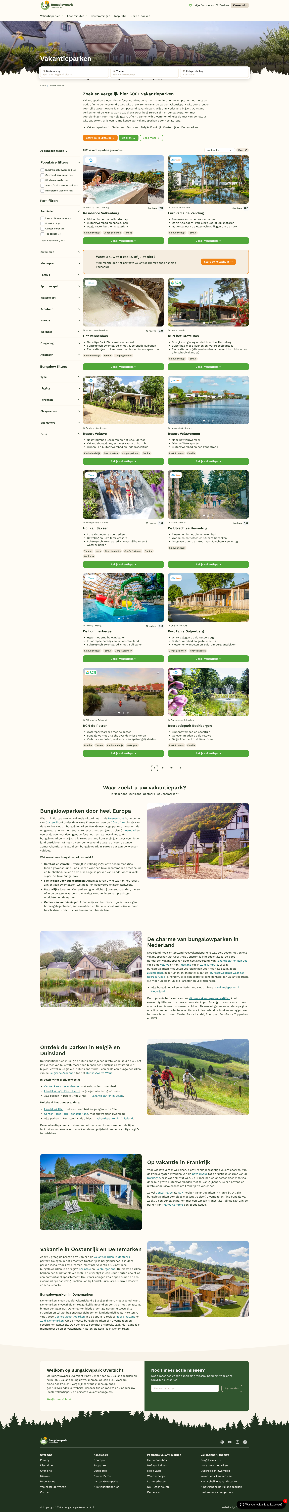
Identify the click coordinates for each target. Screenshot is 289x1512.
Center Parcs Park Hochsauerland (66, 1113)
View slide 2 (123, 200)
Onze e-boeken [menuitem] (140, 16)
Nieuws (45, 1476)
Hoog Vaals (154, 1470)
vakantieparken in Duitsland (115, 1118)
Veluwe (164, 964)
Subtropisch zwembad (60, 170)
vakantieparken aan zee (232, 960)
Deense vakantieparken (70, 1316)
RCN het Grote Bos (183, 336)
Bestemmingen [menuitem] (100, 16)
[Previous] (87, 184)
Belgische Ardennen (62, 1073)
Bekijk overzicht (57, 1399)
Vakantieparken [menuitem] (50, 16)
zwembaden (155, 972)
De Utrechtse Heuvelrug (187, 528)
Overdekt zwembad (59, 175)
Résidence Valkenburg (101, 213)
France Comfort (172, 1204)
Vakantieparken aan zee (216, 1476)
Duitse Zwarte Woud (99, 1073)
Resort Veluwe (95, 434)
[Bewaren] (158, 160)
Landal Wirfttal (53, 1109)
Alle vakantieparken (106, 1486)
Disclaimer (47, 1465)
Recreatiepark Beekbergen (190, 726)
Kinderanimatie (56, 180)
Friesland (185, 964)
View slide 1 (119, 200)
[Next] (158, 184)
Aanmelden (231, 1388)
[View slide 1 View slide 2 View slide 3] (123, 179)
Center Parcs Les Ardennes (61, 1086)
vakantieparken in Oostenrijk (112, 1256)
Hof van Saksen (95, 528)
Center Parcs (54, 228)
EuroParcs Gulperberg (186, 631)
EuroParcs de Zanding (186, 213)
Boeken (127, 137)
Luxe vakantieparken (214, 1465)
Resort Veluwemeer (184, 434)
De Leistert (154, 1492)
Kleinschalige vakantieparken (219, 1481)
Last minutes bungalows (217, 1492)
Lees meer (149, 137)
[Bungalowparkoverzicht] (57, 5)
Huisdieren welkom (59, 190)
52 (171, 768)
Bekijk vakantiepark (123, 240)
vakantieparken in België (107, 1095)
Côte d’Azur (118, 822)
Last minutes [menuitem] (75, 16)
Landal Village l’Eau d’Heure (62, 1091)
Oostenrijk (52, 822)
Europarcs (100, 1470)
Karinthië (85, 1269)
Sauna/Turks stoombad (61, 185)
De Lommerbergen (98, 631)
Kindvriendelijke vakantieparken (221, 1486)
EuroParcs (53, 223)
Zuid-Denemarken (52, 1320)
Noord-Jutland (125, 1316)
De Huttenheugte (158, 1486)
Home (43, 86)
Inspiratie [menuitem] (120, 16)
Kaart (241, 150)
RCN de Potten (95, 726)
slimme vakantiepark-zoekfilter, (209, 998)
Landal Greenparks (58, 218)
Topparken (53, 233)
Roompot (100, 1460)
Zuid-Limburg (209, 964)
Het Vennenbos (95, 336)
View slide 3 (128, 200)
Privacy (44, 1460)
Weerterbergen (157, 1476)
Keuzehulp (240, 5)
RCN (181, 1192)
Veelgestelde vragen (53, 1486)
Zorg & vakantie (211, 1460)
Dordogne (153, 1177)
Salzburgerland (106, 1269)
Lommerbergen (157, 1481)
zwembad (129, 830)
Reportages (47, 1481)
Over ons (46, 1470)
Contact (45, 1492)
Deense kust (116, 818)
